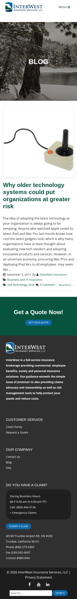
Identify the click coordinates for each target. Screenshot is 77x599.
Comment (48, 285)
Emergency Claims (24, 513)
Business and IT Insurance (24, 279)
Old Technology (17, 285)
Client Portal (14, 427)
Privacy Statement (38, 577)
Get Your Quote (38, 322)
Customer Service (24, 420)
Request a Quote (17, 432)
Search (60, 593)
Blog (9, 462)
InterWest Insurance (53, 274)
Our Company (19, 450)
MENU (63, 7)
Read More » (65, 285)
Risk (31, 285)
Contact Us (13, 457)
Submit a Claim (18, 526)
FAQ (8, 468)
